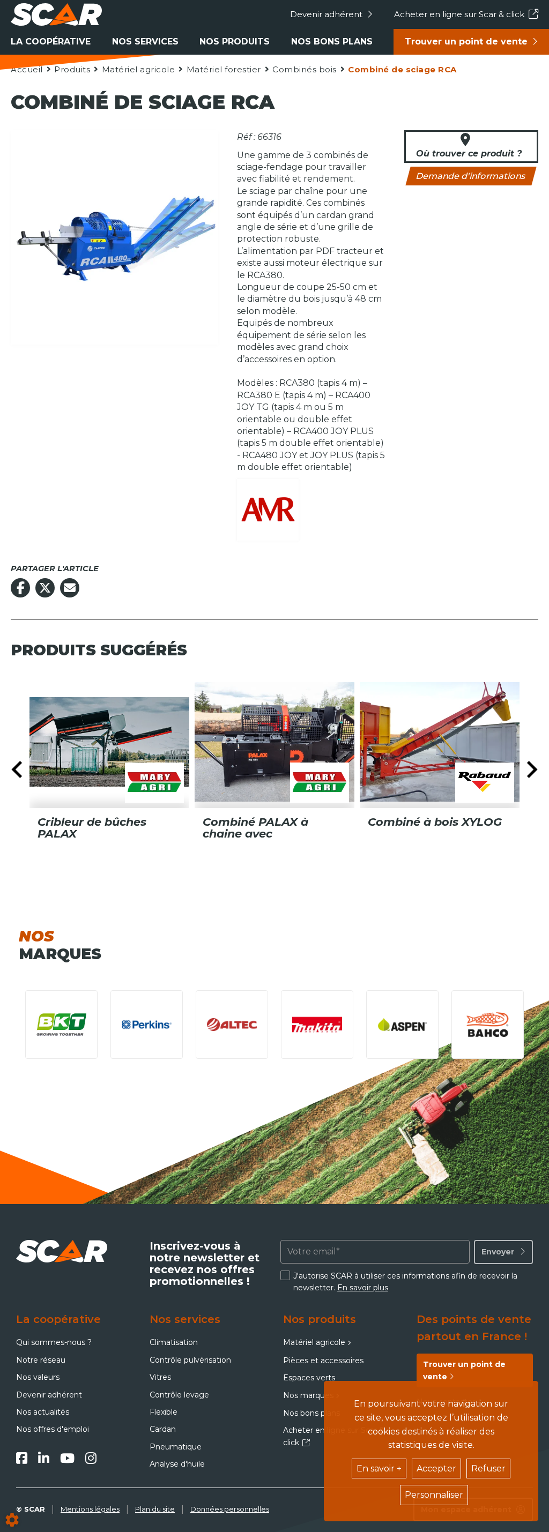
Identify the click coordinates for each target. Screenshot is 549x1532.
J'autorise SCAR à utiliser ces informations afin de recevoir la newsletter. (405, 1281)
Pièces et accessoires (323, 1360)
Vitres (160, 1377)
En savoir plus (362, 1287)
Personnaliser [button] (434, 1495)
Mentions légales (90, 1509)
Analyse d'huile (177, 1464)
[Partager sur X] (45, 587)
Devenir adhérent (326, 14)
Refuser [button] (488, 1468)
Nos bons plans (332, 41)
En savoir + (379, 1468)
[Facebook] (21, 1458)
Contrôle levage (179, 1395)
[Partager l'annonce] (69, 587)
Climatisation (174, 1342)
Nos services (145, 41)
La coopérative (51, 41)
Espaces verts (309, 1377)
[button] (402, 69)
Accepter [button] (436, 1468)
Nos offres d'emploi (52, 1429)
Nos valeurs (38, 1377)
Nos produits (234, 41)
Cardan (163, 1429)
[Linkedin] (43, 1458)
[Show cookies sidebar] (12, 1520)
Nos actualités (42, 1412)
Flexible (163, 1412)
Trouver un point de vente (466, 41)
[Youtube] (67, 1458)
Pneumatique (176, 1447)
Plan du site (155, 1509)
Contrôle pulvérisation (190, 1360)
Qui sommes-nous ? (54, 1342)
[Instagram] (91, 1458)
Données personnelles (229, 1509)
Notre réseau (40, 1360)
